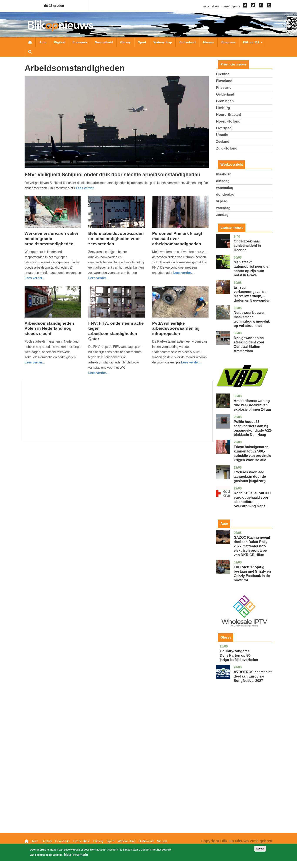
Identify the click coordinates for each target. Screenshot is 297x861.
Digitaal (59, 42)
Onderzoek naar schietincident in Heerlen (247, 245)
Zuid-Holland (226, 148)
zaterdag (223, 208)
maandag (224, 174)
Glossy (125, 42)
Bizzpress (228, 42)
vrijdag (221, 201)
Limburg (223, 108)
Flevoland (224, 81)
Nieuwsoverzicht (30, 42)
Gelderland (225, 94)
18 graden (56, 5)
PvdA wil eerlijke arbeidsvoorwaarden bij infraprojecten (175, 328)
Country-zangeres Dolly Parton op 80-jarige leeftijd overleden (239, 655)
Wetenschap (163, 42)
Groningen (225, 101)
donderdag (225, 194)
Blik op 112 (251, 42)
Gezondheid (104, 42)
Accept (260, 848)
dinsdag (223, 181)
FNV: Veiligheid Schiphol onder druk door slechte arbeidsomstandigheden (112, 174)
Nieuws (208, 42)
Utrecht (222, 135)
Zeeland (222, 141)
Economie (80, 42)
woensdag (224, 188)
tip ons (236, 6)
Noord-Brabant (228, 114)
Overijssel (224, 128)
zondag (222, 215)
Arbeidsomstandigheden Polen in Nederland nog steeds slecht (49, 328)
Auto (43, 42)
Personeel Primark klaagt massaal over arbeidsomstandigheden (177, 238)
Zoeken (30, 52)
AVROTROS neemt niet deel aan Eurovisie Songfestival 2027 (253, 676)
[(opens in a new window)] (245, 6)
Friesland (224, 87)
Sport (142, 42)
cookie (225, 6)
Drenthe (222, 74)
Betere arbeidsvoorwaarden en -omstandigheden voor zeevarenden (116, 238)
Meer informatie (76, 854)
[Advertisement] (117, 411)
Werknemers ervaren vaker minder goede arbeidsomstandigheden (51, 238)
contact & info (211, 6)
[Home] (60, 26)
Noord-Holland (228, 121)
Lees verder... (86, 188)
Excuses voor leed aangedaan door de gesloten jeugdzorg (250, 476)
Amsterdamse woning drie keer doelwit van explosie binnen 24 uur (252, 405)
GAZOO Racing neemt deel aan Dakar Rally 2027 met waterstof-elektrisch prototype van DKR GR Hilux (252, 546)
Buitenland (187, 42)
